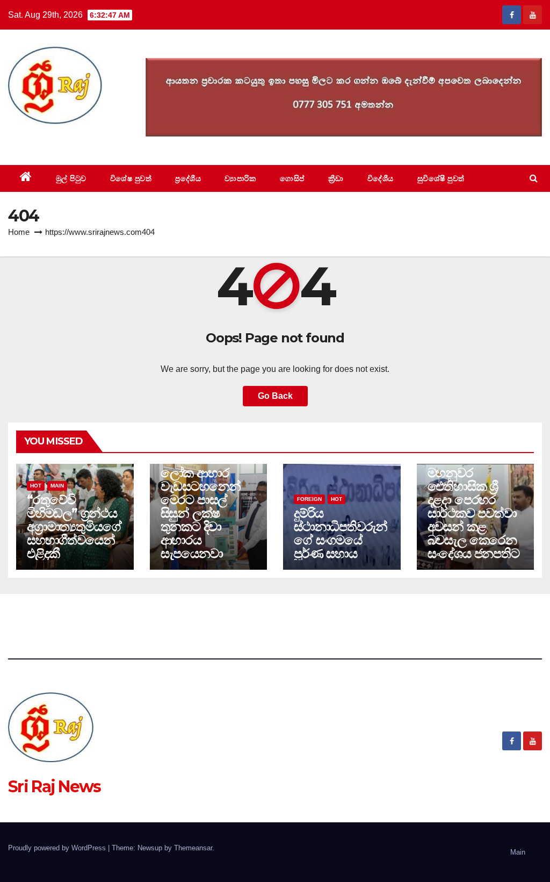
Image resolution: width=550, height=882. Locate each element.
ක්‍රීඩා (336, 178)
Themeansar (193, 848)
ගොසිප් (292, 178)
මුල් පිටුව (71, 178)
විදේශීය (380, 178)
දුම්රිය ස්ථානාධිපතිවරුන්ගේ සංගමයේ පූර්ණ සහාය (340, 533)
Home (19, 231)
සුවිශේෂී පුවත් (441, 178)
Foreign (309, 499)
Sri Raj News (54, 140)
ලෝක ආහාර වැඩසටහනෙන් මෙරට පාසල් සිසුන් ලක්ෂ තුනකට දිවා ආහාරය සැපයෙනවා (201, 513)
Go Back (275, 395)
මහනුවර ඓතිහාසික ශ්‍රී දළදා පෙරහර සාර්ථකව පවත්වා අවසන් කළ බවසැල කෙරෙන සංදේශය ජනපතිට (473, 513)
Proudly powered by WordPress (58, 848)
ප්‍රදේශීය (188, 178)
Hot (35, 486)
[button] (534, 178)
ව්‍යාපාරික (240, 178)
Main (57, 486)
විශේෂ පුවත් (131, 178)
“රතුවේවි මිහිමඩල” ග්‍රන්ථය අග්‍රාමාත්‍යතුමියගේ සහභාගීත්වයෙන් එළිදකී (74, 526)
